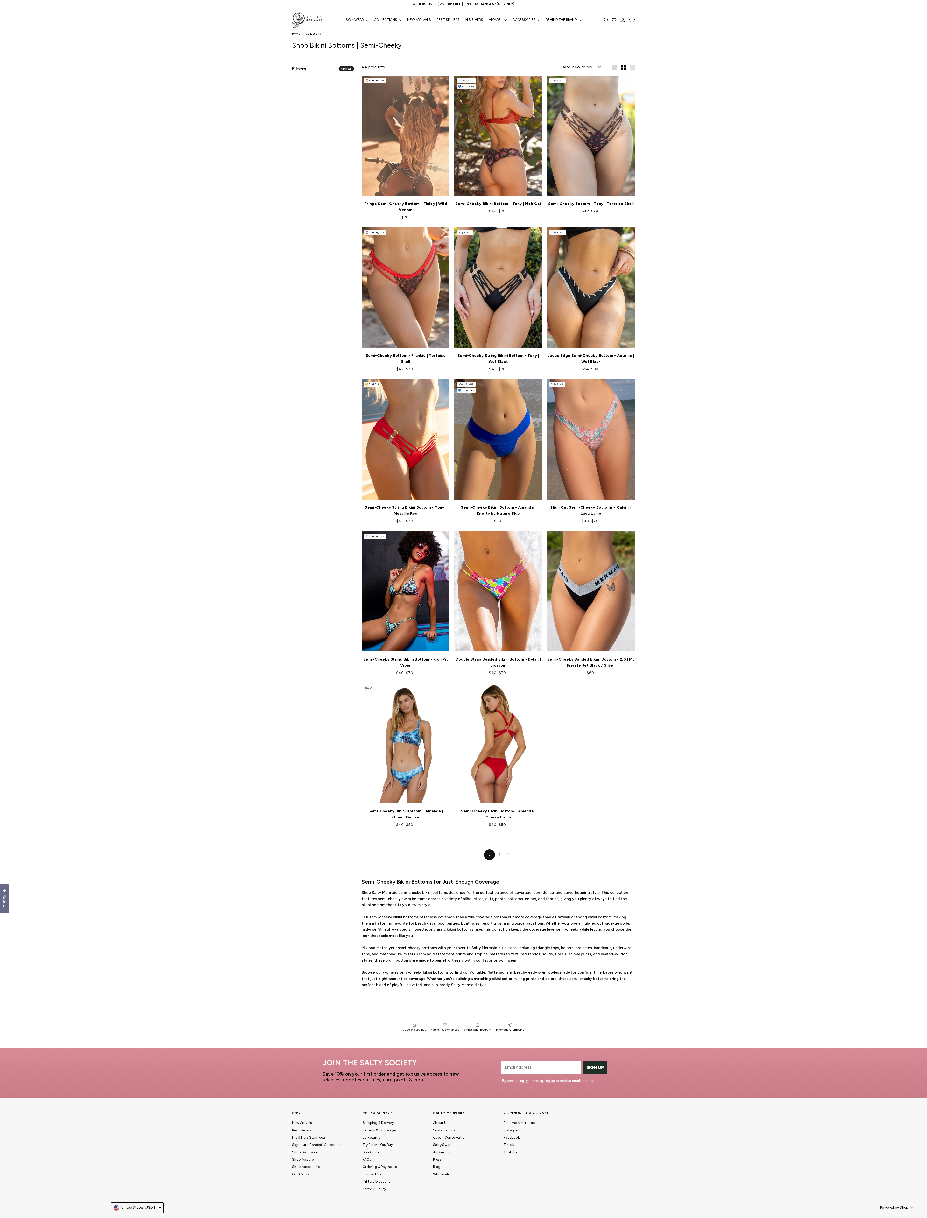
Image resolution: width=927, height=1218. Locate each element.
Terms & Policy (374, 1189)
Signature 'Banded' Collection (316, 1145)
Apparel (496, 20)
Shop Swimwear (305, 1152)
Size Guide (371, 1152)
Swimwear (355, 20)
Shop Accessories (306, 1167)
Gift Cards (300, 1174)
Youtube (511, 1152)
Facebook (512, 1137)
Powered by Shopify (896, 1207)
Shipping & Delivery (378, 1123)
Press (437, 1159)
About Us (440, 1123)
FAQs (367, 1159)
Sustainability (444, 1130)
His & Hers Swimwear (309, 1137)
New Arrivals (419, 20)
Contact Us (372, 1174)
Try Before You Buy (378, 1145)
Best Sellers (448, 20)
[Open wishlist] (614, 19)
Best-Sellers (301, 1130)
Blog (437, 1167)
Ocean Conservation (450, 1137)
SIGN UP (595, 1067)
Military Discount (376, 1181)
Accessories (524, 20)
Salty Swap (442, 1145)
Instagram (512, 1130)
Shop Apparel (303, 1159)
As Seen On (442, 1152)
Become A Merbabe (519, 1123)
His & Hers (474, 20)
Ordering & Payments (380, 1167)
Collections (386, 20)
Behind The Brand (562, 20)
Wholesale (441, 1174)
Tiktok (509, 1145)
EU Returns (371, 1137)
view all (346, 68)
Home (296, 33)
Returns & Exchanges (380, 1130)
